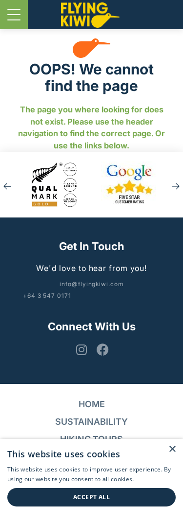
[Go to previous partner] (7, 184)
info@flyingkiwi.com (91, 284)
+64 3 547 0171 (47, 295)
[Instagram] (79, 350)
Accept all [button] (91, 497)
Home (92, 404)
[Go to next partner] (176, 184)
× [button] (172, 449)
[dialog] (91, 481)
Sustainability (91, 421)
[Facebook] (101, 350)
